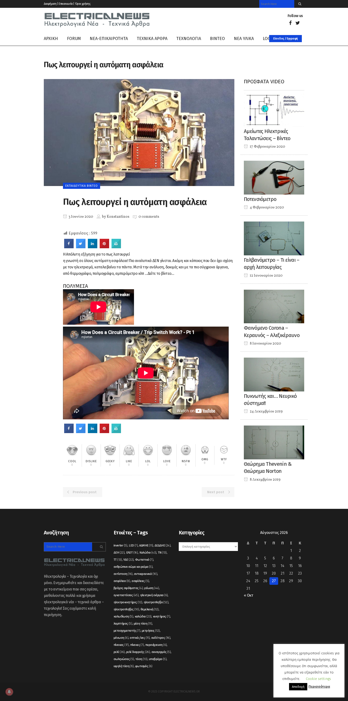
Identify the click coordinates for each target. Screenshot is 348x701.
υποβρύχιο (157, 659)
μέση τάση (143, 623)
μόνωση (121, 637)
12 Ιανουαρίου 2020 (265, 275)
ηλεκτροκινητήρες (128, 602)
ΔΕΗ (119, 552)
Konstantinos (118, 216)
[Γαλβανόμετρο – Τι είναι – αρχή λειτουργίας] (274, 238)
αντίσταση (123, 574)
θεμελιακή (150, 609)
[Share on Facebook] (69, 246)
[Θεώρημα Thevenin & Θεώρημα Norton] (274, 442)
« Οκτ (248, 595)
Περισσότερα (319, 686)
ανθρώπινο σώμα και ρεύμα (133, 566)
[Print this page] (116, 246)
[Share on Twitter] (80, 246)
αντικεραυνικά (145, 574)
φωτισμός (143, 666)
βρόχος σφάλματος (128, 588)
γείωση (151, 588)
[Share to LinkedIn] (92, 246)
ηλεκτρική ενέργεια (154, 595)
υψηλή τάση (124, 666)
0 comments (148, 216)
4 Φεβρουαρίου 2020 (266, 207)
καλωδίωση (123, 616)
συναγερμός (161, 652)
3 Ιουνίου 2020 (80, 216)
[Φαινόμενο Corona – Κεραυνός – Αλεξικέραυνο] (274, 306)
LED (133, 545)
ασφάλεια (122, 581)
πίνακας (121, 645)
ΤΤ (118, 559)
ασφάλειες (140, 581)
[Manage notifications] (9, 692)
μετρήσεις (151, 630)
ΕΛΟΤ (132, 552)
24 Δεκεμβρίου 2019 (266, 411)
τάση (141, 659)
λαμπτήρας (123, 623)
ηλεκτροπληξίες (126, 609)
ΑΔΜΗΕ (146, 545)
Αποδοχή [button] (298, 686)
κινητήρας (161, 616)
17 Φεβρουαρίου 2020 (267, 146)
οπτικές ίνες (140, 637)
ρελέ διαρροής (138, 652)
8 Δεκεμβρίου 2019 (265, 479)
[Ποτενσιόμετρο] (274, 177)
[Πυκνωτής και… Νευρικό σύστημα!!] (274, 374)
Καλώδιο (147, 552)
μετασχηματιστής (127, 630)
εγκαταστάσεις (126, 595)
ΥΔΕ (128, 559)
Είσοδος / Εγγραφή (285, 38)
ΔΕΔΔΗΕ (162, 545)
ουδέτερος (160, 637)
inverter (120, 545)
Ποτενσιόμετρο (260, 199)
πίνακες (137, 645)
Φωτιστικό (144, 559)
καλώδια (143, 616)
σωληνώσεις (124, 659)
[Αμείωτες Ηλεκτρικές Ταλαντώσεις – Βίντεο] (274, 109)
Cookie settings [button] (318, 679)
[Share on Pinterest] (104, 246)
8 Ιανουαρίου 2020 (265, 343)
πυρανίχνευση (156, 645)
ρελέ (119, 652)
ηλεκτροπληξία (156, 602)
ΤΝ (162, 552)
